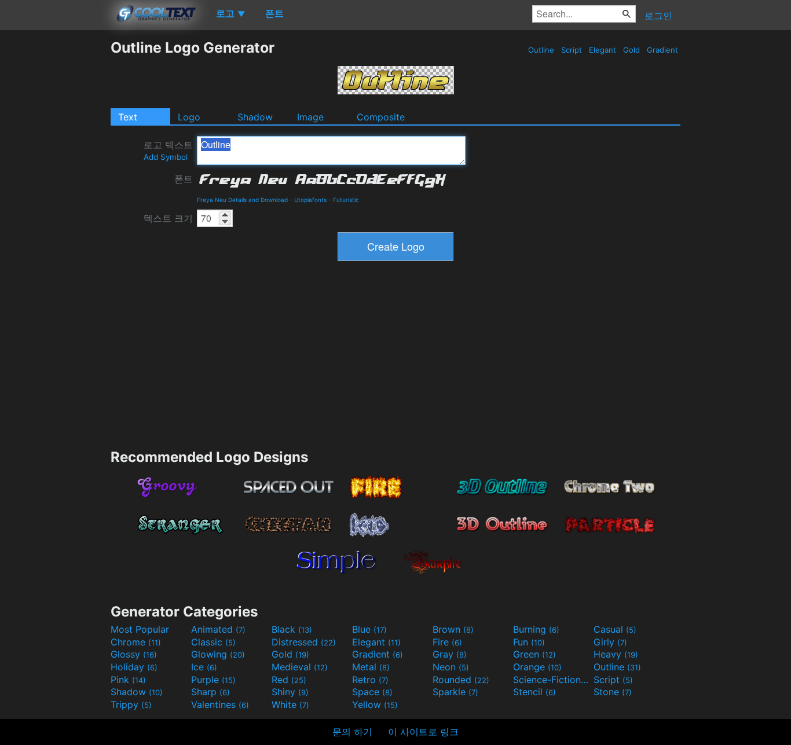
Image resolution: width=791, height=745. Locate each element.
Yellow (375, 704)
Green (534, 654)
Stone (613, 692)
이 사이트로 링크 (423, 731)
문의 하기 (352, 731)
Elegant (602, 49)
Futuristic (346, 199)
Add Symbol (166, 157)
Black (292, 629)
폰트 (183, 179)
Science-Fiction (552, 679)
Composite (381, 117)
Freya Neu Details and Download (242, 199)
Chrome (136, 642)
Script (571, 49)
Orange (537, 667)
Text (127, 117)
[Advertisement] (55, 212)
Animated (218, 629)
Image (310, 117)
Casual (615, 629)
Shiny (290, 692)
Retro (370, 679)
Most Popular (140, 629)
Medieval (300, 667)
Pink (128, 679)
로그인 (658, 15)
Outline (541, 49)
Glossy (134, 654)
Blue (369, 629)
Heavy (616, 654)
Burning (536, 629)
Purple (213, 679)
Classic (213, 642)
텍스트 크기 (168, 218)
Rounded (461, 679)
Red (289, 679)
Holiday (134, 667)
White (290, 704)
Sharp (210, 692)
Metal (371, 667)
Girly (610, 642)
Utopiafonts (310, 199)
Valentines (220, 704)
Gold (631, 49)
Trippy (131, 704)
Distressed (304, 642)
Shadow (255, 117)
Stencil (534, 692)
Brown (453, 629)
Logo (189, 117)
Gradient (662, 49)
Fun (529, 642)
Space (372, 692)
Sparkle (455, 692)
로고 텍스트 (168, 150)
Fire (447, 642)
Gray (450, 654)
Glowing (218, 654)
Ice (204, 667)
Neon (451, 667)
